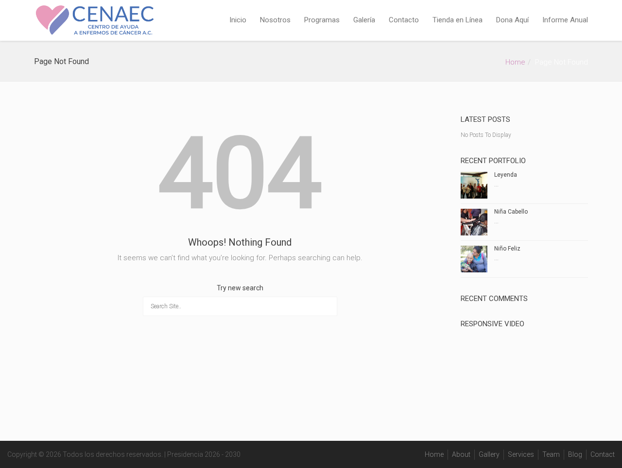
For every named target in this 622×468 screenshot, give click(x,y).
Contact (602, 454)
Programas (322, 20)
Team (551, 454)
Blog (575, 454)
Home (515, 62)
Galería (364, 20)
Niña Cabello (511, 211)
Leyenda (505, 174)
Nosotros (275, 20)
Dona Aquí (512, 20)
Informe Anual (565, 20)
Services (521, 454)
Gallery (489, 454)
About (461, 454)
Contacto (404, 20)
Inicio (237, 20)
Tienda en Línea (457, 20)
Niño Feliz (507, 248)
